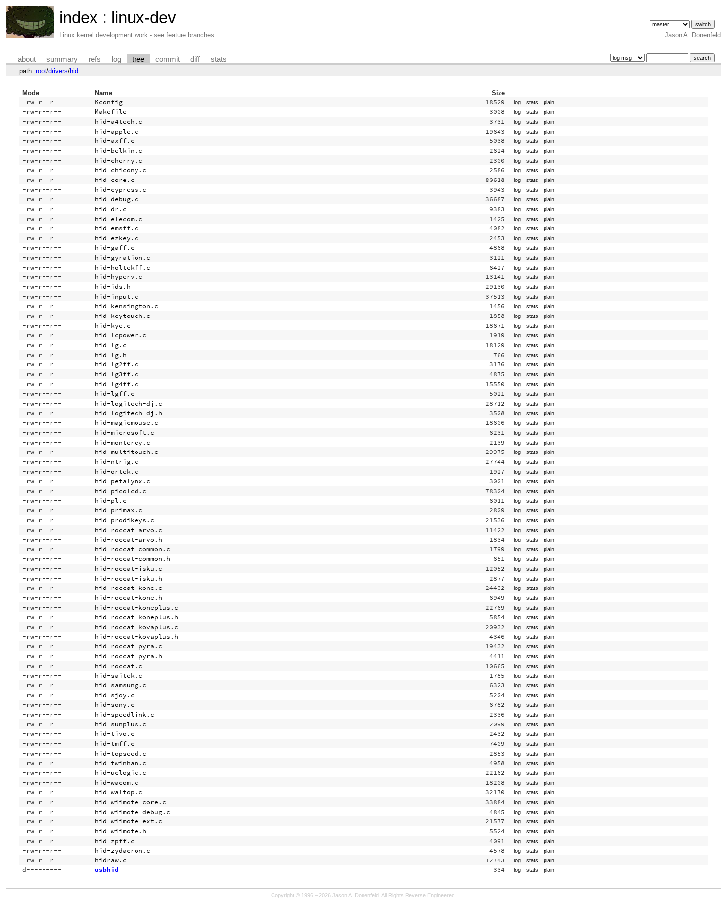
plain (549, 102)
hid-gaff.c (115, 247)
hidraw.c (111, 860)
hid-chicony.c (120, 170)
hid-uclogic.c (120, 772)
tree (138, 59)
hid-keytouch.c (122, 316)
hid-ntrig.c (116, 461)
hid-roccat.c (118, 666)
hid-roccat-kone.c (128, 588)
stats (219, 59)
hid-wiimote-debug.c (132, 812)
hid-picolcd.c (120, 491)
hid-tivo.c (115, 733)
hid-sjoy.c (115, 695)
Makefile (111, 111)
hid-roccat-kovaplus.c (136, 627)
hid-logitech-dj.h (128, 413)
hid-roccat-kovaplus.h (136, 637)
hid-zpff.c (115, 841)
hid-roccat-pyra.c (128, 646)
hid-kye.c (113, 325)
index (78, 17)
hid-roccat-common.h (132, 558)
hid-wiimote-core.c (130, 802)
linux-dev (143, 17)
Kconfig (109, 102)
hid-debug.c (116, 199)
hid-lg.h (111, 355)
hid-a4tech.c (118, 121)
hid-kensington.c (126, 306)
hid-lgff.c (115, 393)
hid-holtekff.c (122, 267)
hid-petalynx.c (122, 481)
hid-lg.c (111, 345)
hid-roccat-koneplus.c (136, 607)
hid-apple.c (116, 131)
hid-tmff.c (115, 743)
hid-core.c (115, 180)
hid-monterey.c (122, 442)
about (27, 59)
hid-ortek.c (116, 471)
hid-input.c (116, 296)
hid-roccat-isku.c (128, 568)
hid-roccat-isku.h (128, 578)
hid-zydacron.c (122, 850)
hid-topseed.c (120, 753)
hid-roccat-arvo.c (128, 530)
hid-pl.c (111, 501)
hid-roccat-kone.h (128, 597)
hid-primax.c (118, 510)
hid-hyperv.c (118, 276)
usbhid (107, 869)
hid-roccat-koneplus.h (136, 617)
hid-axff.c (115, 140)
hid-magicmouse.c (126, 422)
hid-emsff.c (116, 228)
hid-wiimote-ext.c (128, 821)
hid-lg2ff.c (116, 364)
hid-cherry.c (118, 160)
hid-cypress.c (120, 189)
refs (95, 59)
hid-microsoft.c (124, 432)
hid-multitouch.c (126, 452)
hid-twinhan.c (120, 763)
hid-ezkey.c (116, 238)
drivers (58, 71)
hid (74, 71)
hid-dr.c (111, 209)
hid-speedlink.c (124, 714)
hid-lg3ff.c (116, 374)
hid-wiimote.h (120, 831)
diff (195, 59)
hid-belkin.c (118, 150)
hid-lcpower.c (120, 335)
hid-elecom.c (118, 219)
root (41, 71)
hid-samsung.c (120, 685)
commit (167, 59)
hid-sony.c (115, 704)
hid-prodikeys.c (124, 520)
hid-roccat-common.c (132, 549)
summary (62, 59)
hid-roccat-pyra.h (128, 656)
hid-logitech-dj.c (128, 403)
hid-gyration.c (122, 257)
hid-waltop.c (118, 792)
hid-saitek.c (118, 675)
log (116, 59)
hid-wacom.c (116, 782)
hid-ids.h (113, 286)
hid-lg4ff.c (116, 384)
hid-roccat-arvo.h (128, 539)
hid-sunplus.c (120, 724)
